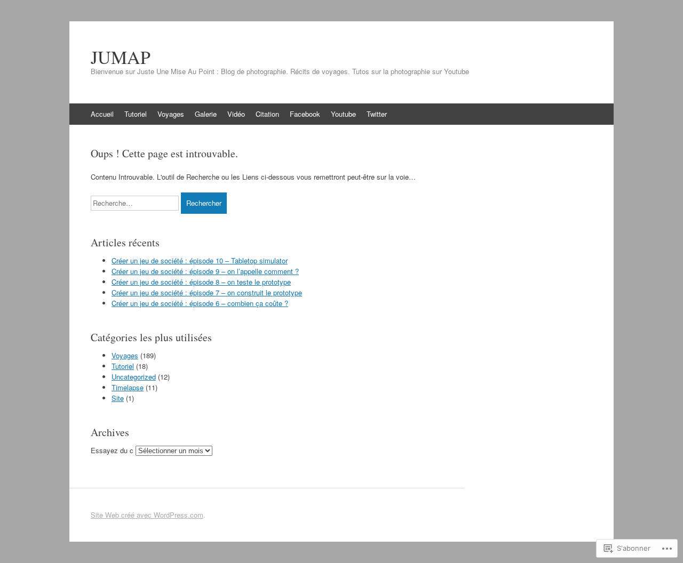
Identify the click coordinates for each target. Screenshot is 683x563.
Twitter (377, 114)
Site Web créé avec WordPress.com (147, 515)
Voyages (170, 114)
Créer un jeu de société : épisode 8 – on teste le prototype (201, 282)
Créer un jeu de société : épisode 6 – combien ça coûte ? (200, 303)
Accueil (102, 114)
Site (118, 398)
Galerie (206, 114)
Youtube (343, 114)
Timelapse (128, 387)
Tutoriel (135, 114)
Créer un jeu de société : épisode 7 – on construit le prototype (207, 292)
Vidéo (236, 114)
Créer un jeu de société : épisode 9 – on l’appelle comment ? (205, 271)
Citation (267, 114)
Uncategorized (134, 377)
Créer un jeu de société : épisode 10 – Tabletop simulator (200, 260)
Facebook (305, 114)
